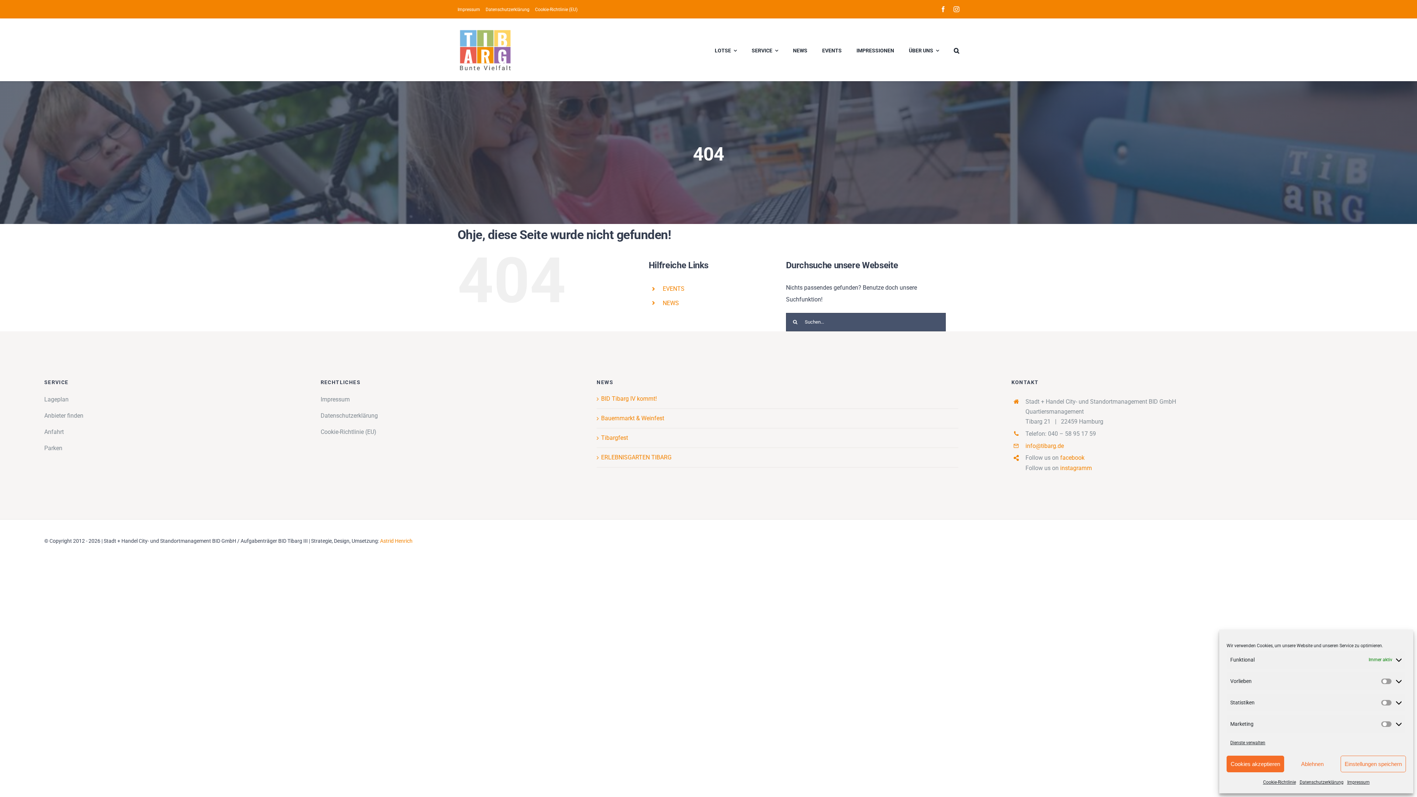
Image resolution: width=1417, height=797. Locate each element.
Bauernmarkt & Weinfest (632, 418)
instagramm (1076, 468)
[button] (956, 49)
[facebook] (943, 9)
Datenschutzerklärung (1322, 782)
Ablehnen (1312, 764)
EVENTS (674, 288)
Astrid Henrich (396, 541)
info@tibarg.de (1044, 445)
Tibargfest (614, 437)
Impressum (1358, 782)
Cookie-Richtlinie (1279, 782)
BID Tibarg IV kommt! (629, 398)
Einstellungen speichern (1373, 764)
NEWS (671, 303)
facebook (1072, 457)
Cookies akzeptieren (1255, 764)
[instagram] (956, 9)
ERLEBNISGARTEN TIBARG (636, 457)
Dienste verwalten (1247, 742)
